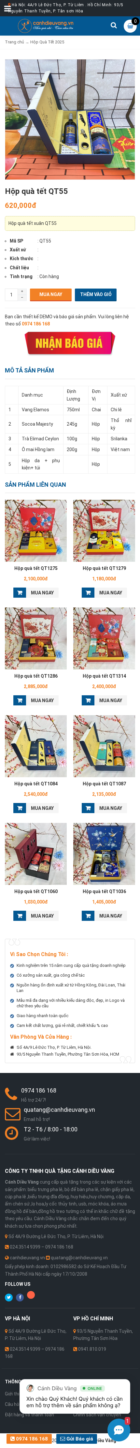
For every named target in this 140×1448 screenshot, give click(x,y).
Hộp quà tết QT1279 (104, 568)
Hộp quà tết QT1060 (36, 891)
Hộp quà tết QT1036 (104, 891)
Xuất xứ (18, 249)
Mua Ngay (50, 294)
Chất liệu (19, 267)
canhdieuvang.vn (27, 1257)
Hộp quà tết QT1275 (36, 568)
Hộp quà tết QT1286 (36, 676)
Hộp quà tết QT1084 (36, 783)
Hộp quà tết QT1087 (104, 783)
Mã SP (16, 241)
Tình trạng (21, 276)
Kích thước (21, 258)
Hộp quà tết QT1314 (104, 676)
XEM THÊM (36, 529)
